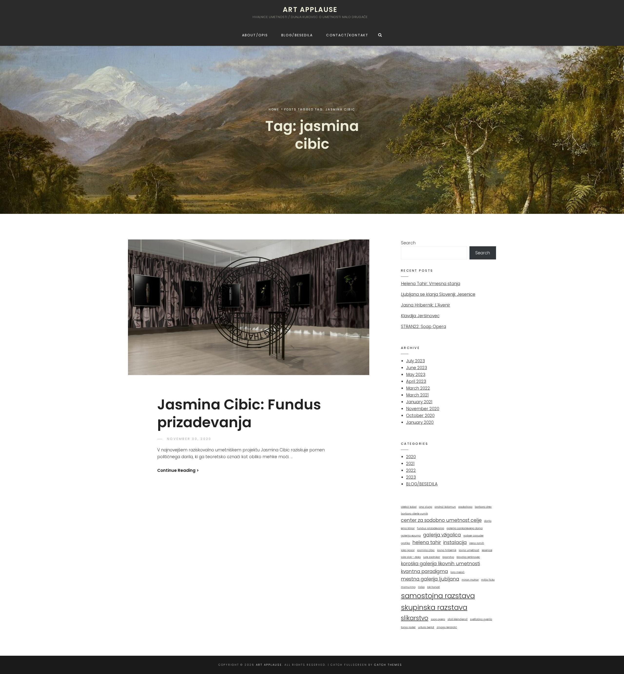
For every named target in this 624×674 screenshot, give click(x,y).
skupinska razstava (434, 607)
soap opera (438, 619)
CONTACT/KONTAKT (347, 35)
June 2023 (416, 368)
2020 (411, 457)
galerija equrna (411, 535)
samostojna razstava (438, 596)
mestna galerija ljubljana (430, 579)
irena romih (476, 543)
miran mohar (470, 580)
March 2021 (417, 395)
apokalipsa (465, 507)
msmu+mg (408, 587)
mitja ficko (488, 580)
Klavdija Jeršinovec (420, 316)
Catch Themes (388, 665)
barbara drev (483, 507)
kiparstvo (448, 557)
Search (408, 243)
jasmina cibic (426, 550)
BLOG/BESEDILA (297, 35)
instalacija (455, 542)
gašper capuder (473, 535)
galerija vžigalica (442, 535)
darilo (487, 521)
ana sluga (425, 507)
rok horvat (433, 587)
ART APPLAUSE (310, 9)
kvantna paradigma (424, 571)
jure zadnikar (431, 557)
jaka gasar (408, 550)
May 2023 (415, 374)
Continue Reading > (178, 470)
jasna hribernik (446, 550)
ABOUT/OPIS (255, 35)
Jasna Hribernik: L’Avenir (425, 305)
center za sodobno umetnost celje (441, 520)
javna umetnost (469, 550)
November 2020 (422, 409)
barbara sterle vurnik (414, 513)
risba (421, 587)
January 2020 (420, 422)
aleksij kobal (409, 507)
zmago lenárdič (447, 627)
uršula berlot (426, 627)
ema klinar (408, 528)
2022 (411, 470)
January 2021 (419, 402)
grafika (405, 543)
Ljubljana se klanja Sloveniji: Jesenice (438, 294)
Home (274, 109)
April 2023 (416, 381)
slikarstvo (414, 618)
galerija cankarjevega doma (465, 528)
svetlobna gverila (481, 619)
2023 (411, 477)
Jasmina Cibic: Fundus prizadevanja (239, 413)
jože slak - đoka (411, 557)
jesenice (487, 550)
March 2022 (418, 388)
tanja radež (408, 627)
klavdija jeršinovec (468, 557)
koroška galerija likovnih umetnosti (440, 563)
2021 (410, 463)
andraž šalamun (445, 507)
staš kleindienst (458, 619)
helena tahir (426, 542)
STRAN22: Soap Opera (423, 326)
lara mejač (457, 572)
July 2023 (415, 361)
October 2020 (420, 415)
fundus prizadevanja (430, 528)
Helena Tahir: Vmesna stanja (430, 284)
